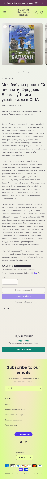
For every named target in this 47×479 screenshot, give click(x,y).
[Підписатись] (39, 388)
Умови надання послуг (14, 415)
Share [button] (6, 308)
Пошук (7, 404)
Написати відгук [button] (23, 349)
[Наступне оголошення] (42, 3)
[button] (4, 12)
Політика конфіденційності (15, 409)
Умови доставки (11, 425)
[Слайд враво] (28, 72)
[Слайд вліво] (18, 72)
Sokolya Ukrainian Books (19, 474)
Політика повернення (13, 420)
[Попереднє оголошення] (4, 3)
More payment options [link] (23, 302)
